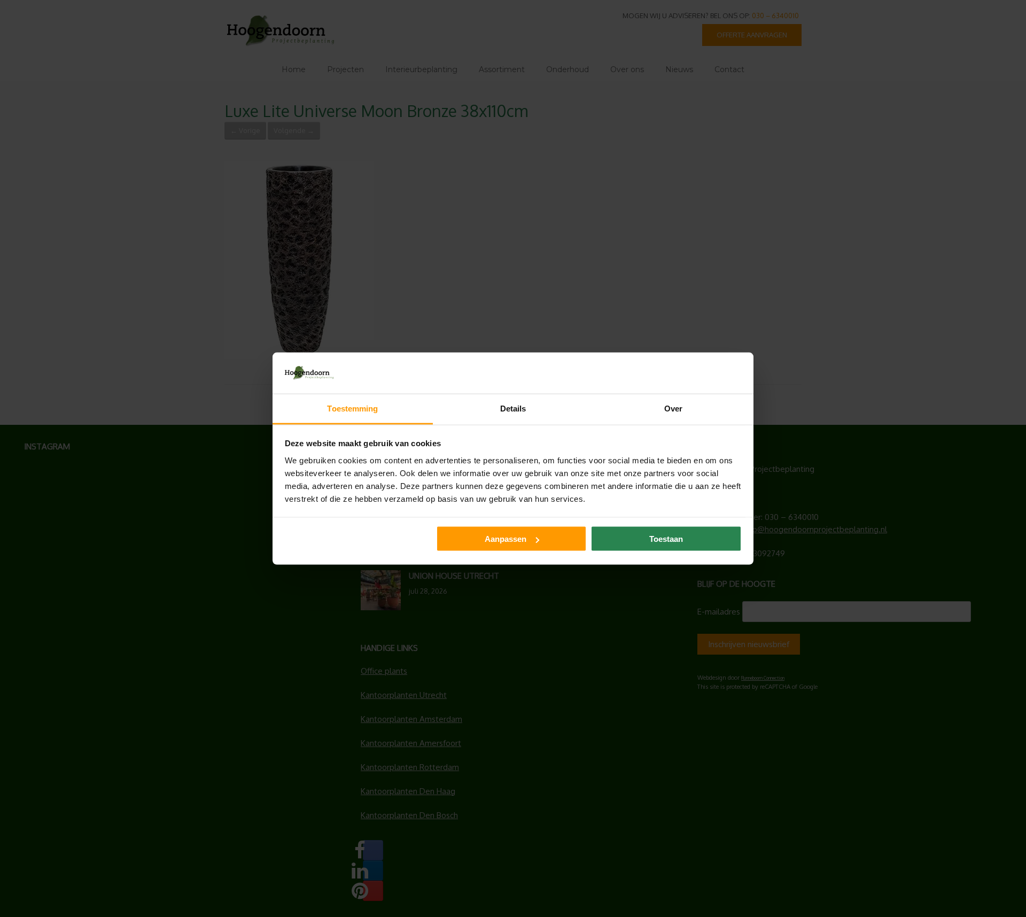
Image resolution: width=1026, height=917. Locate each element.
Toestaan (666, 538)
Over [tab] (673, 408)
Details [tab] (513, 408)
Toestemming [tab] (352, 408)
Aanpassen (505, 538)
